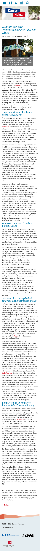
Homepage (18, 86)
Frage (16, 336)
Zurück (6, 505)
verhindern (20, 419)
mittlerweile (5, 127)
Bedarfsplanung (7, 373)
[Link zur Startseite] (16, 12)
